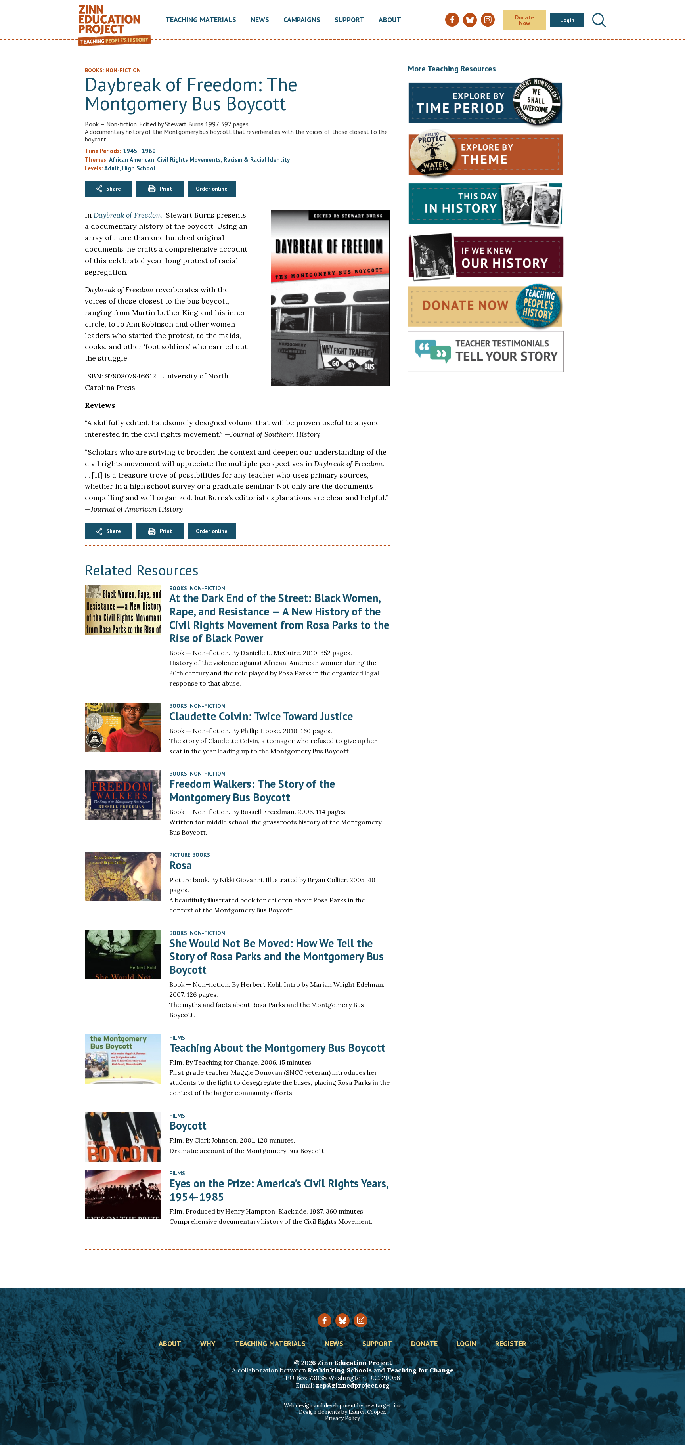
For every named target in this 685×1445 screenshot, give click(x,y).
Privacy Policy (342, 1418)
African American (131, 159)
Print (166, 188)
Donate (424, 1344)
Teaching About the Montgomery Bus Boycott (277, 1047)
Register (510, 1344)
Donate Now (524, 20)
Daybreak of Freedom (128, 215)
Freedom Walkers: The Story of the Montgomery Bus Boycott (252, 790)
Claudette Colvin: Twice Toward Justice (261, 716)
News (260, 20)
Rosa (180, 865)
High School (138, 168)
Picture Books (189, 854)
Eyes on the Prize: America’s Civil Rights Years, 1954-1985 (278, 1190)
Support (349, 20)
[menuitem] (200, 20)
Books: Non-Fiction (197, 588)
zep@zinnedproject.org (353, 1385)
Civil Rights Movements (189, 159)
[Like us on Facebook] (324, 1320)
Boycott (188, 1125)
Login (567, 20)
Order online (212, 188)
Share (113, 188)
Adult (111, 168)
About (390, 20)
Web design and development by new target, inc (342, 1405)
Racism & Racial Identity (257, 159)
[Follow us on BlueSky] (342, 1320)
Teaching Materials (200, 20)
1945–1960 (139, 151)
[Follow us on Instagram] (360, 1320)
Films (177, 1037)
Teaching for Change (420, 1370)
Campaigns (301, 20)
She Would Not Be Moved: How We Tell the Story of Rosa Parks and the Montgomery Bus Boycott (276, 956)
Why (208, 1344)
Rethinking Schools (340, 1370)
